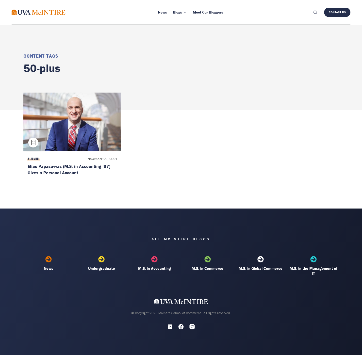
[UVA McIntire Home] (181, 302)
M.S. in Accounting (154, 268)
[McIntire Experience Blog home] (39, 12)
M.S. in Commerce (207, 268)
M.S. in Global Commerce (260, 268)
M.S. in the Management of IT (313, 271)
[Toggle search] (315, 12)
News (48, 268)
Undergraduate (101, 268)
